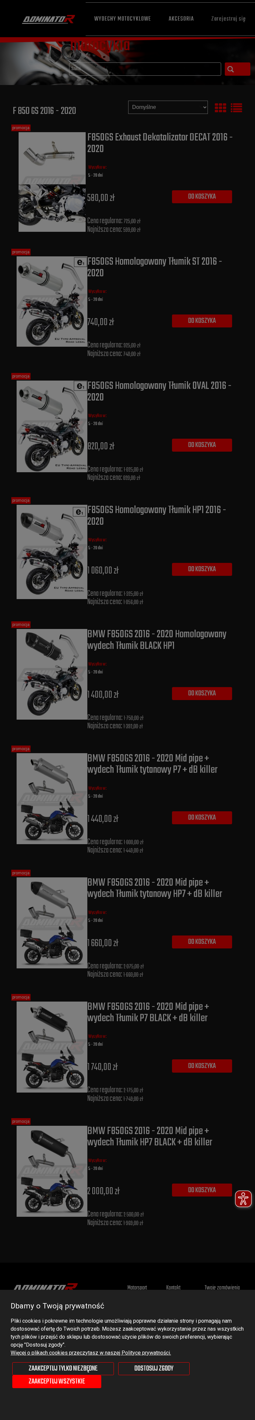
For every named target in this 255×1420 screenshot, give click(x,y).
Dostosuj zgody (153, 1368)
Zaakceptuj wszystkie (57, 1381)
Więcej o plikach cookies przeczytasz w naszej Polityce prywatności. (91, 1353)
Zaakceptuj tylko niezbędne (63, 1368)
